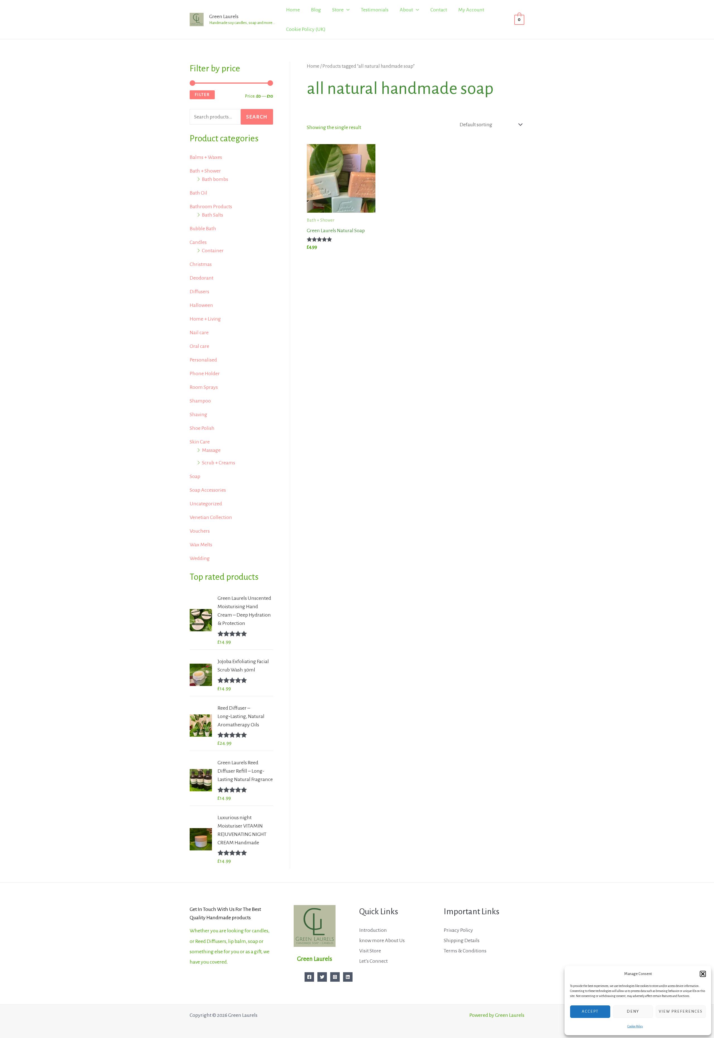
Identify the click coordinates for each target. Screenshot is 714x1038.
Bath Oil (198, 193)
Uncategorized (206, 503)
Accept (590, 1011)
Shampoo (200, 401)
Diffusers (199, 291)
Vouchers (200, 531)
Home (293, 10)
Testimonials (375, 10)
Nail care (199, 332)
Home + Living (205, 319)
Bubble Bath (203, 228)
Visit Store (370, 951)
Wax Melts (201, 544)
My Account (471, 10)
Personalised (203, 360)
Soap (195, 476)
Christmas (201, 264)
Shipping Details (461, 940)
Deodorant (201, 278)
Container (213, 250)
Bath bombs (215, 179)
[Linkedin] (348, 977)
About (406, 10)
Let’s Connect (373, 961)
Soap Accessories (208, 490)
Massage (211, 450)
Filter (202, 94)
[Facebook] (309, 977)
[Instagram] (335, 977)
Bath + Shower (205, 171)
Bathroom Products (211, 206)
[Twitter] (322, 977)
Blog (316, 10)
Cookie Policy (635, 1026)
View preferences (681, 1011)
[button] (703, 974)
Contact (438, 10)
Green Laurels (223, 16)
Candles (198, 242)
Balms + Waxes (206, 157)
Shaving (198, 414)
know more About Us (382, 940)
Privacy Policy (458, 930)
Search (256, 117)
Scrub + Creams (218, 462)
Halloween (201, 305)
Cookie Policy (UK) (305, 29)
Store (338, 10)
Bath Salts (212, 215)
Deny (633, 1011)
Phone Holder (205, 373)
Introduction (373, 930)
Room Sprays (204, 387)
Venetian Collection (211, 517)
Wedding (200, 558)
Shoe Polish (202, 428)
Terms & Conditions (465, 951)
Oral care (199, 346)
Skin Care (200, 442)
